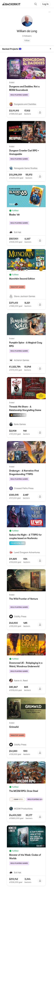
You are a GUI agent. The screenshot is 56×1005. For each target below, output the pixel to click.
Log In (45, 4)
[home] (11, 4)
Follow (26, 40)
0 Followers (26, 36)
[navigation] (27, 49)
